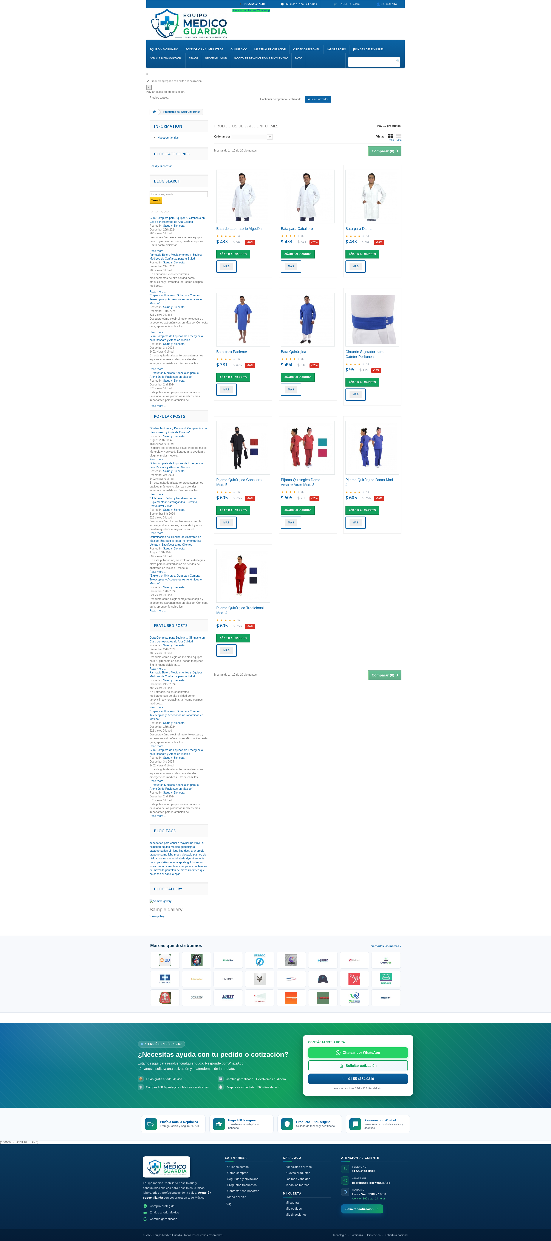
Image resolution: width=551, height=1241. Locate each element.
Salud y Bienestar (161, 166)
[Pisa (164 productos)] (196, 960)
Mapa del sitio (236, 1197)
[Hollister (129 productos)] (354, 960)
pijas (177, 874)
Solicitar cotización (359, 1209)
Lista (398, 139)
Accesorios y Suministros (204, 49)
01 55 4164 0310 (363, 1171)
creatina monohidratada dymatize (177, 858)
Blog (228, 1203)
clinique (173, 850)
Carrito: (349, 4)
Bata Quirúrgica (293, 352)
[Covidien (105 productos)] (165, 979)
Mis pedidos (293, 1208)
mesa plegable (183, 854)
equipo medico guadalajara (178, 846)
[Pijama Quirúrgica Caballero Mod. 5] (243, 447)
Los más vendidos (297, 1179)
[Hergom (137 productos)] (323, 960)
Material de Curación (270, 49)
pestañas (163, 862)
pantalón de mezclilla (178, 870)
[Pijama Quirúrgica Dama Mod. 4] (372, 447)
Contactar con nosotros (243, 1191)
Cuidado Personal (306, 49)
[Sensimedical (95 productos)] (228, 979)
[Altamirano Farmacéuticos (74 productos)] (291, 997)
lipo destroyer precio (191, 850)
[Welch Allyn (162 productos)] (228, 960)
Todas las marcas (297, 1185)
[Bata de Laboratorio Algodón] (243, 196)
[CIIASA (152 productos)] (291, 960)
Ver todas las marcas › (386, 946)
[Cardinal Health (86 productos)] (354, 979)
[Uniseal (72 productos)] (323, 997)
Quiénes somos (238, 1166)
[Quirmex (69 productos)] (354, 997)
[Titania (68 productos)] (386, 997)
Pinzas (193, 57)
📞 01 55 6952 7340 (252, 4)
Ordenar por (222, 136)
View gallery (157, 916)
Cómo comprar (237, 1172)
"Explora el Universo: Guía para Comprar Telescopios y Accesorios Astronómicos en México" (176, 299)
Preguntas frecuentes (242, 1185)
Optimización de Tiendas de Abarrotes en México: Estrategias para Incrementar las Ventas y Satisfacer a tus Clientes (175, 540)
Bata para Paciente (231, 352)
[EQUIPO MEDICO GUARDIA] (189, 23)
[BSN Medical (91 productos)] (291, 979)
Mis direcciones (295, 1214)
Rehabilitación (216, 57)
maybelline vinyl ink (192, 843)
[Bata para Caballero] (308, 196)
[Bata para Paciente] (243, 319)
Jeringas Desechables (368, 49)
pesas (189, 866)
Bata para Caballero (297, 229)
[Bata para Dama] (372, 196)
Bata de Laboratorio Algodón (239, 229)
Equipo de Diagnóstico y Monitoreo (261, 57)
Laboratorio (336, 49)
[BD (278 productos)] (165, 960)
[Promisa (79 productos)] (196, 997)
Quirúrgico (239, 49)
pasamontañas (159, 850)
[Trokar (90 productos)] (323, 979)
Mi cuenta (292, 1202)
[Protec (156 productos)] (259, 960)
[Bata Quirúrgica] (308, 319)
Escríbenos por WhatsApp (371, 1182)
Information (168, 126)
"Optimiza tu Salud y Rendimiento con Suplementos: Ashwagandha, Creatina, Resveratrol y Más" (174, 502)
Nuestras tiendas (168, 137)
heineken (155, 846)
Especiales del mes (298, 1166)
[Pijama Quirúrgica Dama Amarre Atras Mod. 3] (308, 447)
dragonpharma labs (161, 854)
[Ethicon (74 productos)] (259, 997)
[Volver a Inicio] (154, 112)
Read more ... (158, 250)
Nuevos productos (297, 1172)
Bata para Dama (358, 229)
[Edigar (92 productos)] (259, 979)
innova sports (178, 862)
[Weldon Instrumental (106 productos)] (386, 960)
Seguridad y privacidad (242, 1179)
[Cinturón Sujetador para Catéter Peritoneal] (372, 319)
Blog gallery (168, 888)
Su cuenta (389, 4)
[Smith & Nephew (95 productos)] (196, 979)
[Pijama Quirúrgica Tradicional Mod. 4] (243, 575)
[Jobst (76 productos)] (228, 997)
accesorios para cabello (164, 843)
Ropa (298, 57)
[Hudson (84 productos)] (165, 997)
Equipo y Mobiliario (164, 49)
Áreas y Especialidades (166, 57)
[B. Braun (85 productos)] (386, 979)
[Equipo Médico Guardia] (166, 1167)
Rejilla (391, 139)
